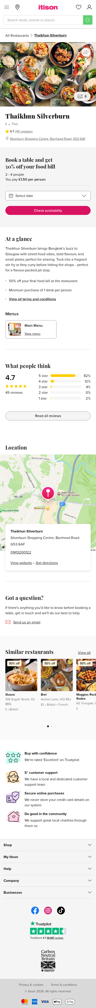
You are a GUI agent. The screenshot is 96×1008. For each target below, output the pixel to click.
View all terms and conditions (32, 299)
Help (7, 868)
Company (11, 880)
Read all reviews (48, 415)
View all (84, 652)
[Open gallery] (48, 74)
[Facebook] (35, 913)
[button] (48, 726)
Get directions (47, 562)
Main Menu (34, 325)
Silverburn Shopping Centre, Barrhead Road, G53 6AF (48, 138)
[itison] (48, 7)
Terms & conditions (64, 984)
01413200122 (20, 552)
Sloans (10, 694)
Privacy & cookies (31, 984)
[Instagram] (48, 913)
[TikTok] (61, 913)
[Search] (87, 20)
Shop (8, 845)
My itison (11, 856)
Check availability (48, 210)
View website (21, 562)
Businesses (13, 892)
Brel (44, 694)
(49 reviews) (24, 131)
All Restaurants (17, 35)
